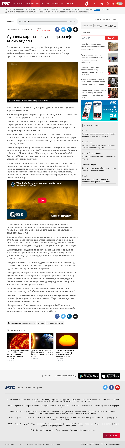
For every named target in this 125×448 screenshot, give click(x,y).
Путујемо (54, 9)
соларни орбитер (55, 323)
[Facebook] (57, 29)
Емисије (55, 4)
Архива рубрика (46, 12)
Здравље (78, 9)
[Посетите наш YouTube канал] (117, 387)
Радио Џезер (70, 426)
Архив (80, 426)
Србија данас (44, 399)
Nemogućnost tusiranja (91, 153)
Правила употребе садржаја (38, 444)
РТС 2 (21, 418)
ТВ (42, 4)
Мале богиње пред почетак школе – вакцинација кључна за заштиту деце (93, 46)
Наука (97, 9)
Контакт (39, 430)
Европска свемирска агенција (21, 323)
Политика (17, 399)
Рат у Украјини (105, 399)
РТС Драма (59, 418)
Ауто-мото (86, 405)
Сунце (41, 323)
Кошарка (27, 405)
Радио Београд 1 (22, 424)
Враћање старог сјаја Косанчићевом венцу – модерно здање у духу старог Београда (93, 70)
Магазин (35, 4)
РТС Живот (71, 418)
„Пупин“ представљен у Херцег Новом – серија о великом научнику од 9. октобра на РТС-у (94, 94)
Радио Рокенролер (103, 424)
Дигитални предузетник (16, 12)
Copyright (21, 444)
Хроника (55, 399)
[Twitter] (63, 29)
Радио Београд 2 (38, 424)
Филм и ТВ (88, 9)
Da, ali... (85, 130)
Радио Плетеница (85, 424)
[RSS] (112, 3)
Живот (8, 9)
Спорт (22, 4)
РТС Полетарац (66, 419)
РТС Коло (96, 418)
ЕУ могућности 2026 (82, 401)
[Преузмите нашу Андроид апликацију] (88, 376)
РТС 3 (28, 418)
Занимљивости (20, 9)
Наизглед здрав (83, 12)
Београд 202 (70, 424)
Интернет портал (87, 430)
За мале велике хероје (65, 12)
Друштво (65, 399)
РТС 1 (13, 418)
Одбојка (44, 405)
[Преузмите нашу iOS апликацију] (110, 376)
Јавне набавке (62, 430)
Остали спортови (100, 405)
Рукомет (53, 405)
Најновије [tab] (85, 32)
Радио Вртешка (56, 426)
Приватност (10, 444)
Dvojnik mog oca (88, 142)
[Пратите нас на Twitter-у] (105, 387)
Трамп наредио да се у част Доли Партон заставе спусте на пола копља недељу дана (93, 81)
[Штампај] (75, 29)
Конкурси (74, 430)
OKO (28, 4)
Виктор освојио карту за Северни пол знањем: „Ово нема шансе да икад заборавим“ (92, 58)
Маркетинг (49, 430)
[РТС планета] (86, 3)
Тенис (36, 405)
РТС (62, 4)
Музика (31, 9)
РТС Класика (83, 418)
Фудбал (18, 405)
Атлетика (75, 405)
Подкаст (68, 401)
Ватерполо (64, 405)
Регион (27, 399)
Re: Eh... (85, 176)
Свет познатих (66, 9)
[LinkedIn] (69, 29)
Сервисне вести (41, 401)
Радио (47, 4)
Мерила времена (90, 399)
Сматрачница (56, 401)
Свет (34, 399)
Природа (105, 9)
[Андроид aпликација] (99, 110)
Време (116, 399)
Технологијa (42, 9)
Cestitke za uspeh (89, 164)
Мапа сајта (111, 436)
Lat (94, 3)
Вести (15, 4)
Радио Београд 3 (55, 424)
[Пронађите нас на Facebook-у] (111, 387)
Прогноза (87, 25)
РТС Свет (37, 418)
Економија (76, 399)
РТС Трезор (107, 418)
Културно (33, 12)
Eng (101, 3)
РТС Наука (48, 418)
